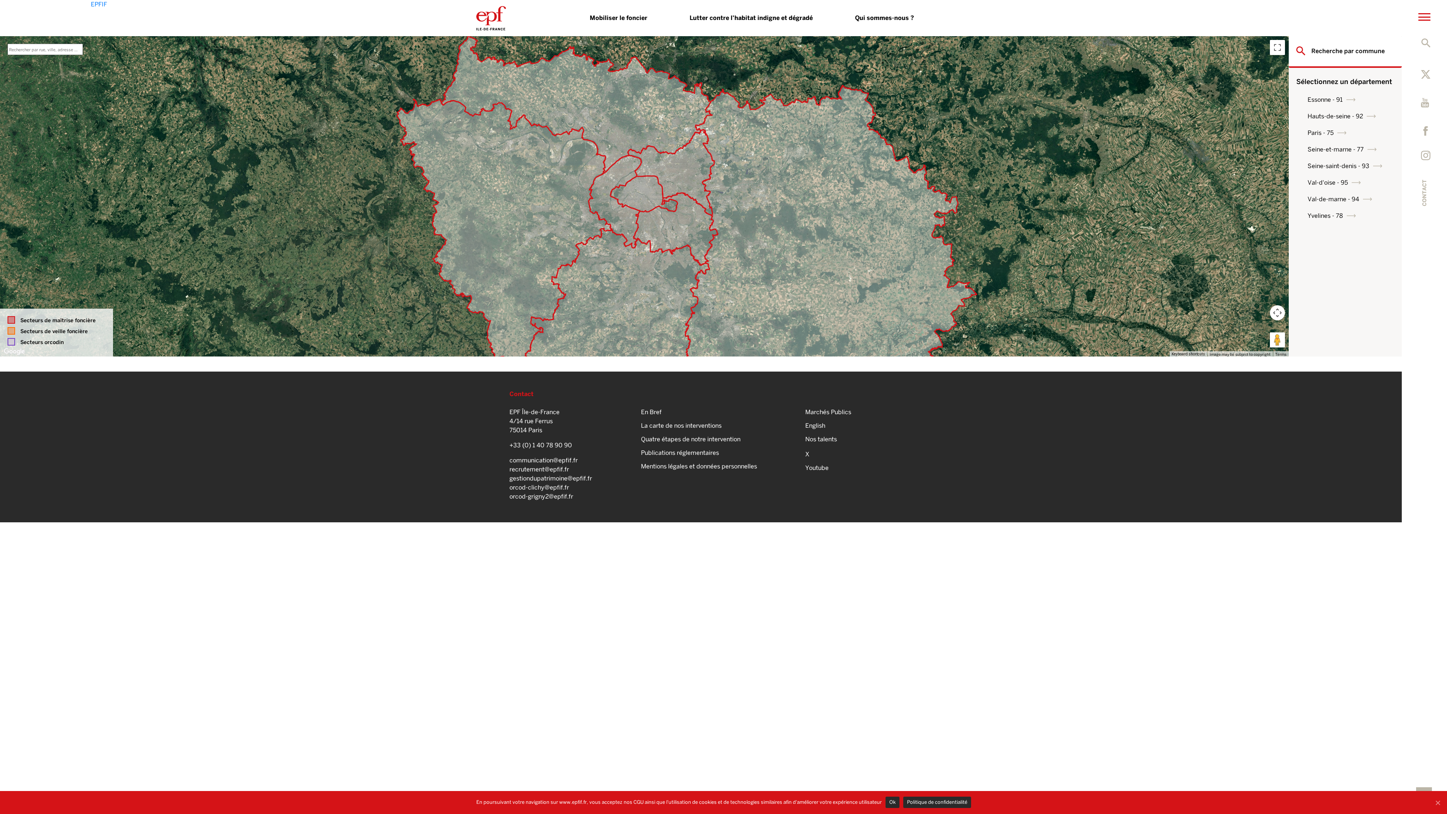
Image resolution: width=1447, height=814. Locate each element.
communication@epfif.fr (543, 460)
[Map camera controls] (1277, 312)
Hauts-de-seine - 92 (1335, 116)
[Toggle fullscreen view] (1277, 47)
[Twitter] (1425, 74)
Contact (1424, 193)
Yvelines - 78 (1325, 215)
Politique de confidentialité (937, 802)
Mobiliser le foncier (618, 17)
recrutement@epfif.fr (539, 469)
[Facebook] (1428, 131)
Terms (1280, 354)
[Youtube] (1425, 102)
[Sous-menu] (1350, 99)
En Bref (651, 412)
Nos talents (821, 439)
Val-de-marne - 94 (1333, 199)
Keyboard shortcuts (1188, 354)
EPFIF (491, 18)
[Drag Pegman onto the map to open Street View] (1277, 339)
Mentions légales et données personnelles (699, 466)
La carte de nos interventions (681, 425)
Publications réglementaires (680, 452)
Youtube (817, 467)
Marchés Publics (828, 412)
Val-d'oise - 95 (1328, 182)
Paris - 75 (1321, 132)
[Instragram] (1425, 155)
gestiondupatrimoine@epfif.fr (550, 478)
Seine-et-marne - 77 (1336, 149)
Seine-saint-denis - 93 (1338, 166)
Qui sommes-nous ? (884, 17)
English (815, 425)
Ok (892, 802)
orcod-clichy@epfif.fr (539, 487)
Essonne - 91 (1325, 99)
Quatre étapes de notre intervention (690, 439)
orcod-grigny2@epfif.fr (541, 496)
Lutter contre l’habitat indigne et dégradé (751, 17)
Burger (1425, 8)
